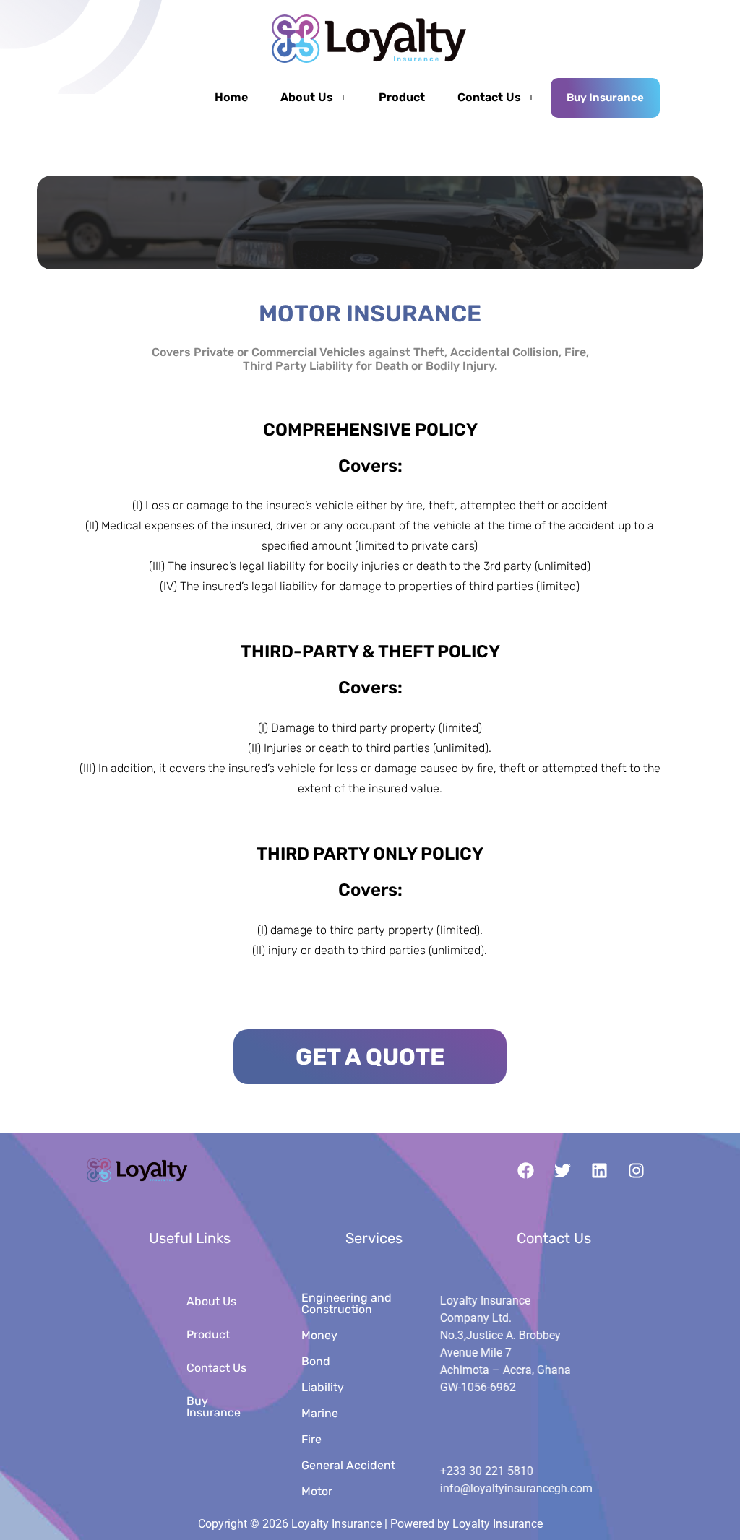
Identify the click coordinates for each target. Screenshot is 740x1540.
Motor (316, 1491)
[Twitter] (563, 1171)
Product (402, 97)
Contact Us (489, 97)
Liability (322, 1387)
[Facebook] (526, 1171)
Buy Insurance (605, 97)
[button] (313, 97)
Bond (315, 1361)
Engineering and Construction (346, 1303)
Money (319, 1335)
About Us (306, 97)
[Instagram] (636, 1171)
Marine (319, 1413)
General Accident (348, 1465)
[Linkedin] (599, 1171)
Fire (311, 1439)
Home (231, 97)
